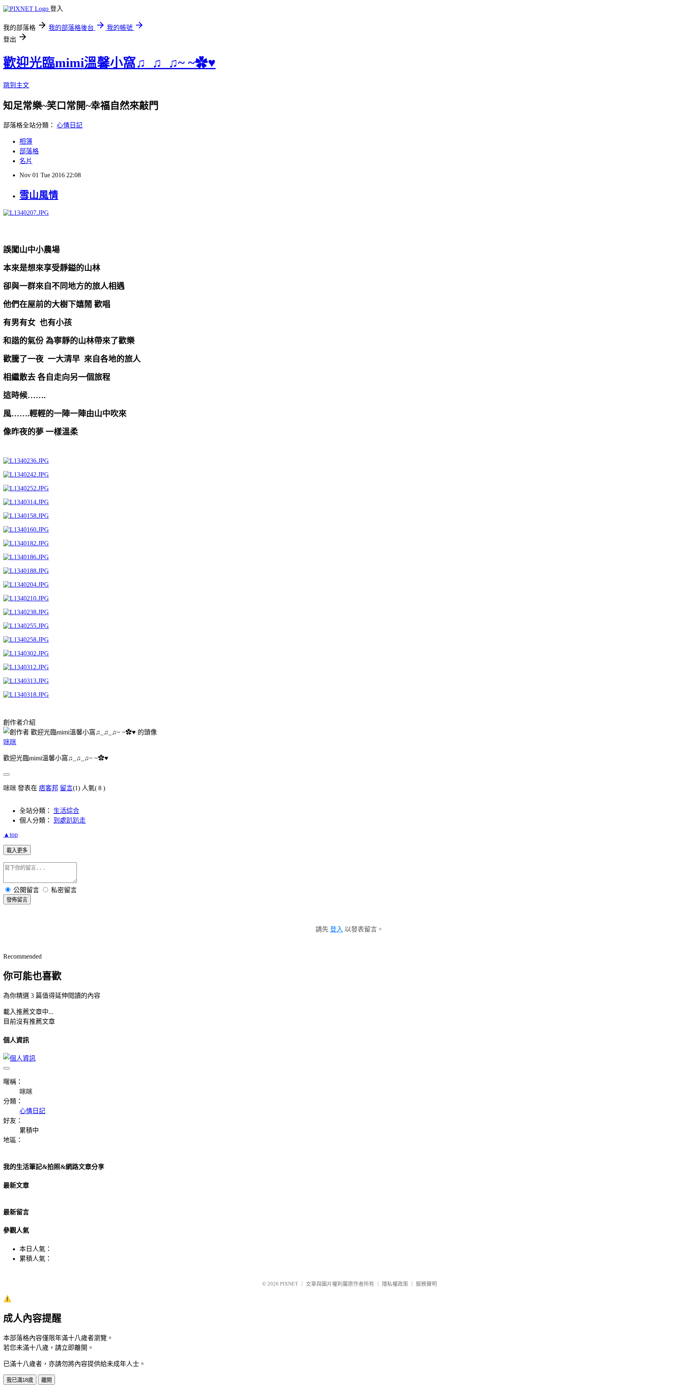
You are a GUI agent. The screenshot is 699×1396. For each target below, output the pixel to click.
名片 (25, 160)
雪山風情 (38, 195)
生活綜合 (66, 810)
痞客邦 (48, 788)
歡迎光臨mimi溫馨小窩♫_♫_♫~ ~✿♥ (109, 62)
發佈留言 (17, 900)
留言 (66, 788)
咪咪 (9, 741)
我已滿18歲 (19, 1380)
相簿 (25, 141)
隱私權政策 (395, 1284)
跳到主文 (16, 85)
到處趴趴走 (69, 820)
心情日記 (70, 125)
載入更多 (17, 850)
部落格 (29, 151)
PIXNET (289, 1284)
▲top (10, 834)
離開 (46, 1380)
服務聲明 (426, 1284)
